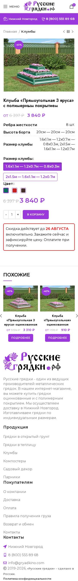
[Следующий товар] (72, 31)
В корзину (35, 214)
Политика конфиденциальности (27, 578)
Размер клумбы (17, 159)
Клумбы (28, 31)
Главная (10, 31)
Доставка (11, 500)
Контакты (11, 532)
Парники (11, 477)
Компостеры (14, 461)
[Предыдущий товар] (64, 31)
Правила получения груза (27, 516)
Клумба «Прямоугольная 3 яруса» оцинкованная (20, 320)
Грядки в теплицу (19, 445)
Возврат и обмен (18, 524)
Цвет (8, 184)
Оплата (9, 508)
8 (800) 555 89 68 (60, 19)
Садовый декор (17, 469)
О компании (14, 492)
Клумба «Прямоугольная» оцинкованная (57, 320)
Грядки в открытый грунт (26, 437)
